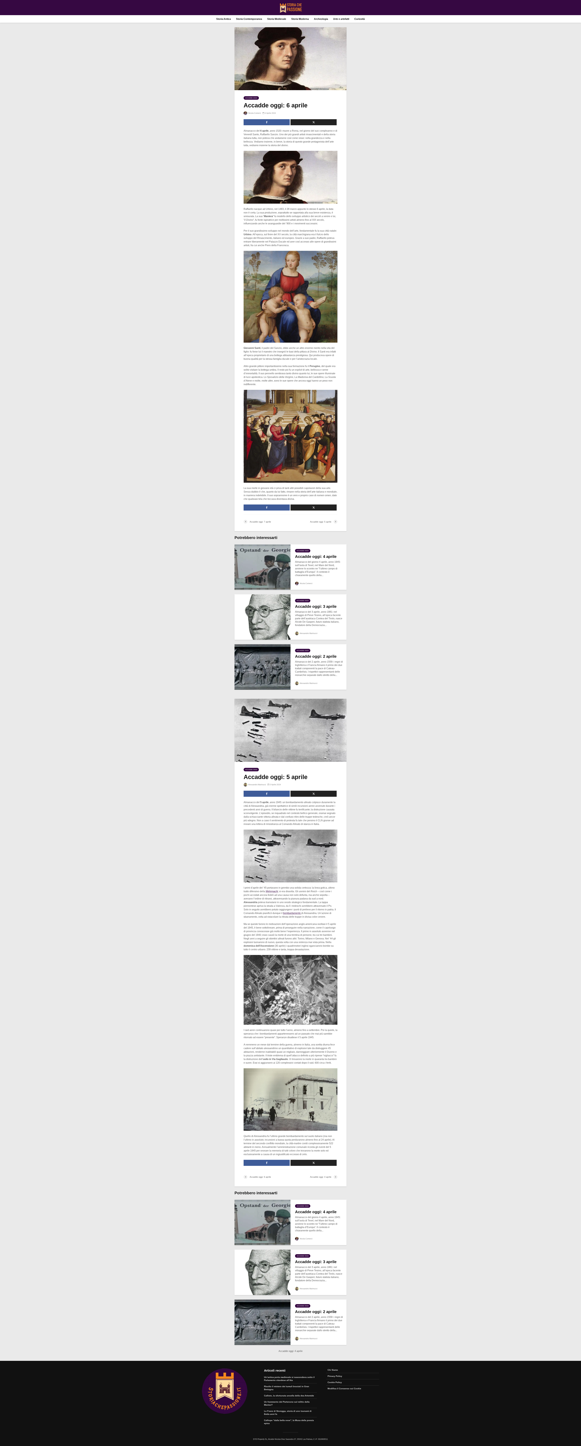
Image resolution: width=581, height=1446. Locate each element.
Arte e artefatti (341, 19)
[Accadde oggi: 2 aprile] (262, 667)
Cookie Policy (335, 1382)
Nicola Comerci (254, 113)
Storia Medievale (276, 19)
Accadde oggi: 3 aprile (315, 606)
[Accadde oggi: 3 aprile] (262, 617)
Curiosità (359, 19)
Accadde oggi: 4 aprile (315, 556)
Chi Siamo (333, 1370)
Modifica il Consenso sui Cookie (344, 1388)
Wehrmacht (272, 891)
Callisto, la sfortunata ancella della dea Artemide (289, 1395)
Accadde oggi (251, 98)
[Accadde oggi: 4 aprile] (262, 567)
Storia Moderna (300, 19)
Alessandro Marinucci (308, 633)
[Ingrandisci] (333, 154)
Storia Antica (223, 19)
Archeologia (321, 19)
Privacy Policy (335, 1376)
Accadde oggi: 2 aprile (315, 656)
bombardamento (292, 913)
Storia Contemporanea (249, 19)
